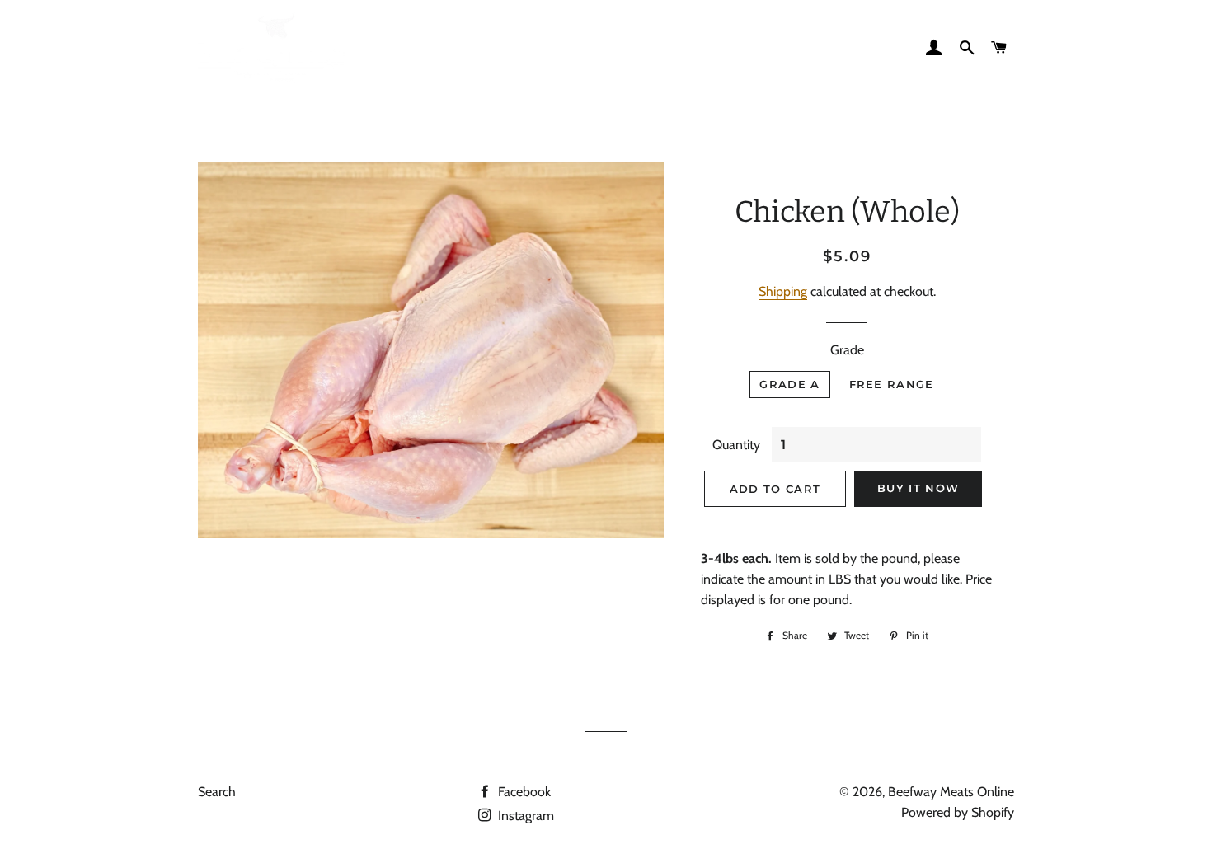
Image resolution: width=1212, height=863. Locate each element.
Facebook (523, 792)
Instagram (524, 815)
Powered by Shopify (957, 812)
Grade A (789, 384)
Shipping (783, 291)
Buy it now (918, 488)
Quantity (736, 445)
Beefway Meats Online (951, 792)
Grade (847, 350)
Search (217, 792)
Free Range (891, 384)
